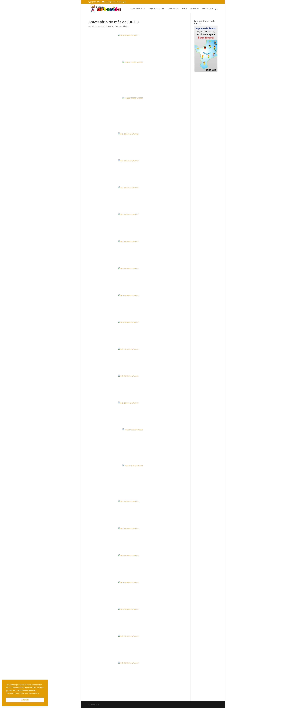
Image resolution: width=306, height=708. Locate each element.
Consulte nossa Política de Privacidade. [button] (23, 693)
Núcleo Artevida (98, 26)
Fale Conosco (207, 9)
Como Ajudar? (173, 9)
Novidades (194, 9)
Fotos (184, 9)
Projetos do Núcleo (156, 9)
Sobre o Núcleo (137, 9)
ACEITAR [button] (25, 700)
